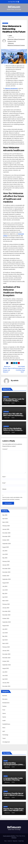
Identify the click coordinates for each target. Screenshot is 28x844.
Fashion (4, 706)
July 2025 (4, 550)
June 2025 (5, 554)
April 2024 (5, 597)
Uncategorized (6, 742)
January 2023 (5, 650)
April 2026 (5, 518)
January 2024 (5, 607)
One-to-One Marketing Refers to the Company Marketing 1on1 (12, 430)
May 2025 (4, 557)
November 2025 (6, 536)
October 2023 (5, 618)
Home (5, 840)
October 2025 (5, 540)
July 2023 (4, 629)
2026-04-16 (7, 812)
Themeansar (13, 837)
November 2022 (6, 657)
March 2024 (5, 600)
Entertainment (5, 702)
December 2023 (6, 611)
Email (4, 483)
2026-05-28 (7, 766)
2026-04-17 (7, 797)
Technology (5, 23)
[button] (23, 14)
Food (3, 709)
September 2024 (6, 579)
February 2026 (6, 525)
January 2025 (5, 565)
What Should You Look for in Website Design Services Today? (13, 400)
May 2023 (4, 636)
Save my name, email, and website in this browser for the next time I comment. (12, 498)
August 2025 (5, 547)
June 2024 (5, 590)
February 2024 (6, 604)
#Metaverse (11, 43)
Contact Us (10, 840)
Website (4, 489)
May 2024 (4, 593)
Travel (4, 738)
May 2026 (4, 515)
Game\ (4, 713)
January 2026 (5, 529)
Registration (15, 840)
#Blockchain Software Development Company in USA (16, 40)
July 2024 (4, 586)
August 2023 (5, 625)
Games (4, 717)
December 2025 (6, 532)
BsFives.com (14, 7)
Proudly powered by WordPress (9, 835)
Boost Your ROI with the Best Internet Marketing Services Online (12, 415)
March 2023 (5, 643)
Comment (5, 449)
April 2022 (5, 679)
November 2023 (6, 614)
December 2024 (6, 568)
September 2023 (6, 622)
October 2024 (5, 575)
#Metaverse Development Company (16, 45)
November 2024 (6, 572)
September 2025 (6, 543)
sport (3, 731)
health (4, 720)
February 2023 (6, 647)
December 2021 (6, 686)
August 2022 (5, 668)
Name (4, 476)
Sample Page (21, 840)
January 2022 (5, 682)
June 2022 (5, 675)
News (3, 727)
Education (4, 699)
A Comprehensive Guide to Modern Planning (13, 779)
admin (10, 35)
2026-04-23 (7, 782)
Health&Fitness (6, 724)
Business (4, 695)
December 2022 (6, 654)
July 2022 (4, 672)
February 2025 (6, 561)
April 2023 (5, 639)
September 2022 (6, 664)
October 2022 (5, 661)
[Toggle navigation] (26, 14)
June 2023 (5, 632)
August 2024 (5, 582)
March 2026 (5, 522)
